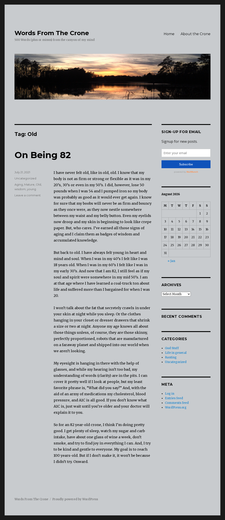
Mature (29, 184)
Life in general (176, 353)
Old (38, 184)
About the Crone (195, 34)
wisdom (20, 189)
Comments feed (177, 403)
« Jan (171, 261)
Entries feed (174, 398)
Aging (19, 184)
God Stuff (172, 348)
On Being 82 (43, 155)
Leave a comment (28, 195)
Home (169, 34)
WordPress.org (176, 407)
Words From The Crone (52, 33)
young (31, 189)
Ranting (171, 357)
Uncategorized (25, 178)
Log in (169, 393)
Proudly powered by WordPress (75, 499)
